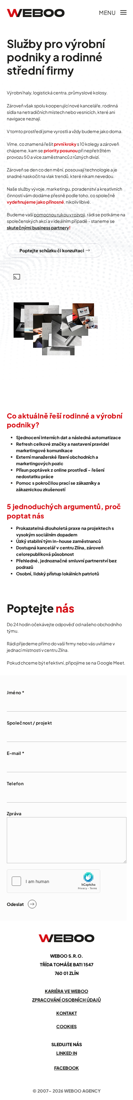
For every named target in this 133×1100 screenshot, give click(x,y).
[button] (113, 12)
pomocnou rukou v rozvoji (59, 214)
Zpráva (14, 813)
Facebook (66, 1068)
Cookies (66, 1026)
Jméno (15, 692)
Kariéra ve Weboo (66, 991)
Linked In (66, 1053)
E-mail (16, 753)
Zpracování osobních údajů (66, 1000)
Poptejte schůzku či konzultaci (51, 250)
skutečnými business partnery (38, 227)
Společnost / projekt (29, 722)
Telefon (15, 783)
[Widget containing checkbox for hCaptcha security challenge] (53, 881)
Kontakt (66, 1013)
